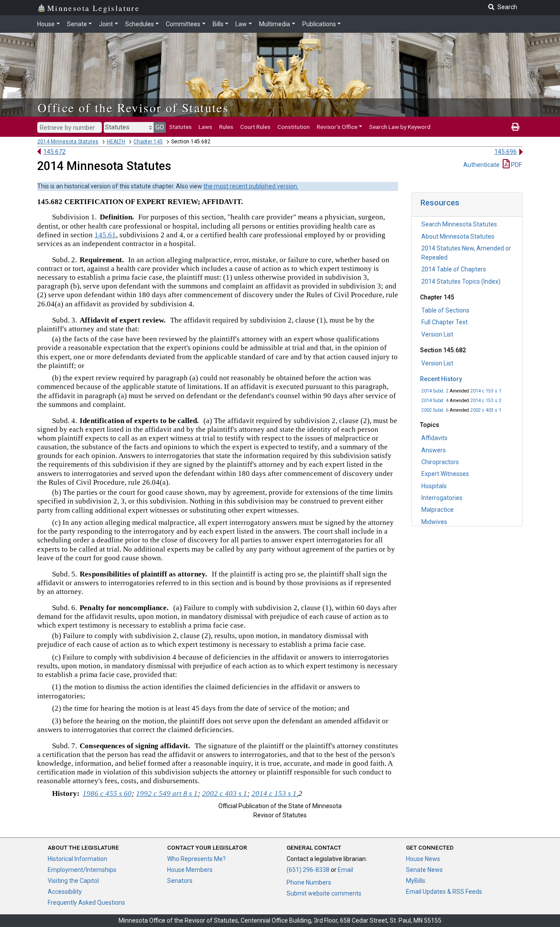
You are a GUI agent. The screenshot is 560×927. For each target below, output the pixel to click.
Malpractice (437, 509)
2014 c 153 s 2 (485, 400)
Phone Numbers (309, 882)
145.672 (54, 151)
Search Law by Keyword (399, 126)
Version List (437, 334)
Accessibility (65, 891)
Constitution (293, 126)
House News (423, 858)
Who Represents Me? (196, 858)
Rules (226, 126)
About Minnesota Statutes (457, 236)
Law (241, 24)
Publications (319, 24)
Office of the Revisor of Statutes (133, 107)
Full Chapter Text (444, 322)
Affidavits (434, 437)
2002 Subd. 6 (434, 410)
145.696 (505, 151)
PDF (516, 164)
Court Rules (255, 126)
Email (345, 869)
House (46, 24)
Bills (218, 24)
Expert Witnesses (445, 473)
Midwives (434, 521)
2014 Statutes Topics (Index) (460, 281)
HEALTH (116, 142)
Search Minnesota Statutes (459, 224)
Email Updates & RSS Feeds (444, 891)
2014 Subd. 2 (434, 391)
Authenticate (481, 164)
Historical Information (77, 858)
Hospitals (434, 486)
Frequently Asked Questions (86, 902)
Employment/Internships (82, 869)
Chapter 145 (148, 142)
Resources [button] (439, 202)
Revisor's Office (337, 126)
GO (159, 127)
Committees (183, 24)
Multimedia (274, 24)
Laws (205, 126)
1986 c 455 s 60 (107, 793)
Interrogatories (441, 497)
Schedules (139, 24)
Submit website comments (324, 893)
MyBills (415, 880)
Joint (106, 24)
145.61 (105, 235)
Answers (433, 450)
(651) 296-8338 (308, 869)
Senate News (424, 869)
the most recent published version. (250, 186)
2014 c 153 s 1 (485, 391)
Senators (179, 880)
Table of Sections (445, 310)
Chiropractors (440, 461)
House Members (190, 869)
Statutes (180, 126)
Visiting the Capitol (73, 880)
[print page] (515, 126)
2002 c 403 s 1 (485, 410)
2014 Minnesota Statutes (67, 142)
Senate (77, 24)
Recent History (441, 378)
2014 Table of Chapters (453, 269)
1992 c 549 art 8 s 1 (167, 793)
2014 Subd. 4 (434, 400)
